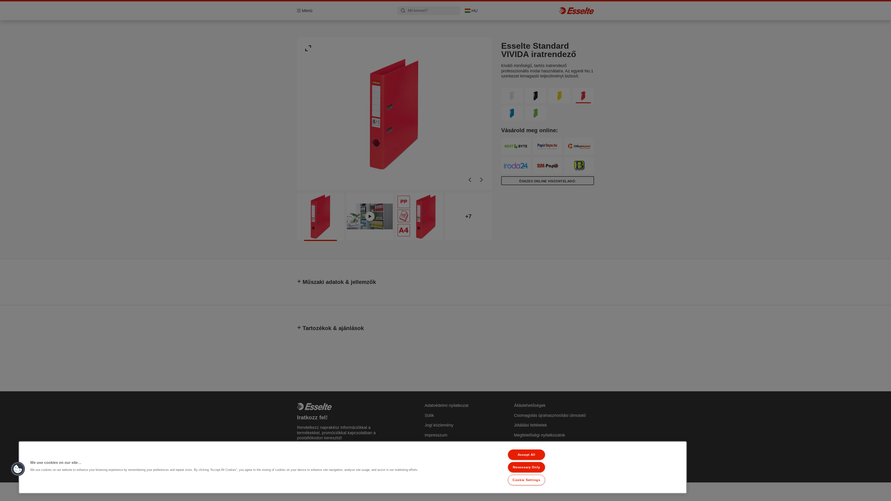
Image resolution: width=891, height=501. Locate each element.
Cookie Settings (526, 480)
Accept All (526, 454)
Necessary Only (526, 467)
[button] (17, 469)
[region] (353, 467)
